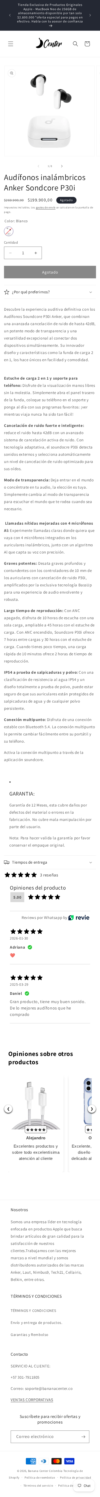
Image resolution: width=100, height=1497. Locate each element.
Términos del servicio (38, 1485)
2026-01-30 (19, 938)
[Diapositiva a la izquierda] (38, 166)
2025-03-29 (19, 984)
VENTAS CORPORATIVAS (32, 1399)
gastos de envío (46, 207)
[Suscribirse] (83, 1436)
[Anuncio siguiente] (90, 15)
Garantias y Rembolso (30, 1334)
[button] (11, 44)
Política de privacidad (75, 1477)
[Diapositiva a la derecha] (62, 166)
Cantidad (11, 242)
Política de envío (70, 1485)
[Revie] (78, 917)
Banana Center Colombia (45, 1471)
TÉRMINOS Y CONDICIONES (33, 1310)
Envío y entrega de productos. (36, 1322)
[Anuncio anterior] (10, 15)
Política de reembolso (40, 1477)
